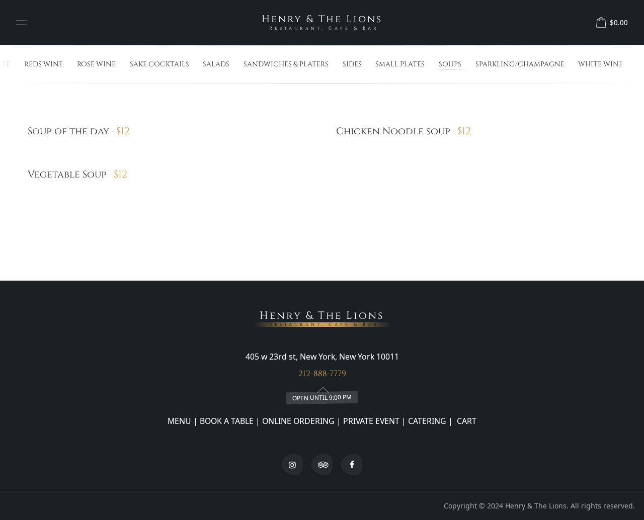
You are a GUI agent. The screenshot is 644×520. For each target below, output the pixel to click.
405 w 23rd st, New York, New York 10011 (322, 356)
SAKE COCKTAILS (159, 64)
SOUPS (450, 64)
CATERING (427, 420)
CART (465, 420)
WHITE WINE (600, 64)
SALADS (216, 64)
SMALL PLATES (400, 64)
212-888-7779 (322, 373)
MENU (179, 420)
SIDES (352, 64)
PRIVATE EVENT (371, 420)
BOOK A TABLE (228, 420)
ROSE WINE (96, 64)
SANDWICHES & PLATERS (286, 64)
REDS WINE (43, 64)
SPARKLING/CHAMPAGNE (520, 64)
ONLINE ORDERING (298, 420)
